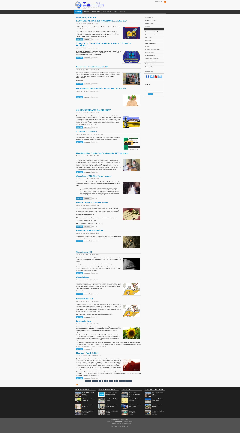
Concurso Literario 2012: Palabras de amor (92, 202)
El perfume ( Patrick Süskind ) (87, 353)
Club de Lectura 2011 (84, 252)
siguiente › (122, 381)
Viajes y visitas (149, 67)
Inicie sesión (87, 39)
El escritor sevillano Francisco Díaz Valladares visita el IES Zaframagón (102, 153)
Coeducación (148, 37)
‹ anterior (95, 381)
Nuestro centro (96, 11)
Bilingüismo (148, 26)
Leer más (80, 39)
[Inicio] (89, 5)
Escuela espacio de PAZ (151, 32)
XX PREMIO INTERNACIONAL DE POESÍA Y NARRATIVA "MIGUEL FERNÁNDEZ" (103, 44)
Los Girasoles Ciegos (83, 321)
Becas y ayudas (149, 23)
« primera (88, 381)
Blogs (115, 11)
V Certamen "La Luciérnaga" (87, 131)
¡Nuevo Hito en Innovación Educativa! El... (134, 394)
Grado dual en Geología (111, 399)
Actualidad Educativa (150, 20)
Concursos (148, 40)
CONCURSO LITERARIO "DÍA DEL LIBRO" (93, 110)
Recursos (86, 11)
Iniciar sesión (158, 1)
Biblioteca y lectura (150, 29)
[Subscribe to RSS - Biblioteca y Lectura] (77, 384)
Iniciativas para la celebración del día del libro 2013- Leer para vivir (101, 88)
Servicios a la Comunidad (152, 58)
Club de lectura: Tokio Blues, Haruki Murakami (93, 176)
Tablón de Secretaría (150, 64)
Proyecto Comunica (150, 55)
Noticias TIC (148, 46)
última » (129, 381)
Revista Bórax (107, 11)
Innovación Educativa (150, 43)
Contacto (122, 11)
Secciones (78, 11)
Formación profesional (151, 35)
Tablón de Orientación (151, 61)
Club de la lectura (82, 277)
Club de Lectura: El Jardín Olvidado (89, 230)
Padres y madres (149, 52)
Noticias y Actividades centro (152, 49)
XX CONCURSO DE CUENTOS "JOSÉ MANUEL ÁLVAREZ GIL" (101, 21)
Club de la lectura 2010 (84, 298)
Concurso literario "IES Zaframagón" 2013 (92, 67)
